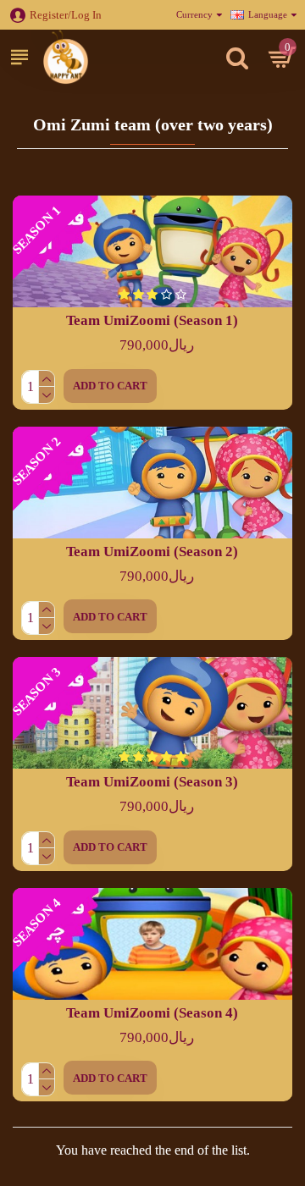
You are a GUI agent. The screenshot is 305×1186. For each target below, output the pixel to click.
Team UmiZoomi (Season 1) (152, 320)
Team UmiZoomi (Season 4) (152, 1013)
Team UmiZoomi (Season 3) (152, 782)
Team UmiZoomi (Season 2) (152, 551)
